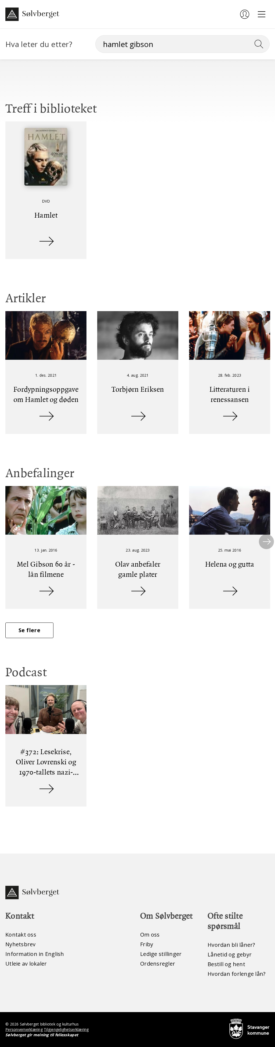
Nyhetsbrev (20, 944)
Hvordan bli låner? (231, 944)
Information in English (34, 954)
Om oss (150, 934)
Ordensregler (157, 963)
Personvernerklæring (24, 1029)
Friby (146, 944)
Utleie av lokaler (26, 963)
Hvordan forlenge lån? (236, 973)
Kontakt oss (20, 934)
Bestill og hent (226, 964)
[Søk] (261, 44)
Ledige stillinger (161, 954)
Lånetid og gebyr (230, 954)
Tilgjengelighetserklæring (66, 1029)
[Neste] (266, 541)
